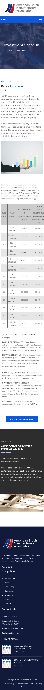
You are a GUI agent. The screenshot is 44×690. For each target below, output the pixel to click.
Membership (9, 587)
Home (10, 50)
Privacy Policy (9, 684)
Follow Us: (6, 567)
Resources (9, 595)
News (7, 599)
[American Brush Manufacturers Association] (22, 7)
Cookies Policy (22, 684)
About (7, 582)
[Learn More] (22, 499)
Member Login (10, 578)
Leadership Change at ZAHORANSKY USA (23, 647)
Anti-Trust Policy (36, 684)
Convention (9, 591)
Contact (8, 604)
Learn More (22, 507)
